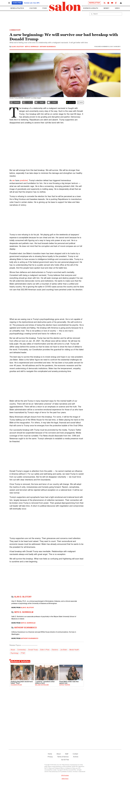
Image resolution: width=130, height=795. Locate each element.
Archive (75, 757)
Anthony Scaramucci (48, 46)
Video (117, 8)
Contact (75, 754)
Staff (66, 754)
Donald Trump (33, 650)
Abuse (12, 650)
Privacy (50, 757)
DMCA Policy (65, 778)
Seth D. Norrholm (32, 46)
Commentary (21, 650)
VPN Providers (65, 775)
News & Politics (17, 8)
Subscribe (17, 3)
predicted (24, 181)
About (59, 754)
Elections (55, 650)
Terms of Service (63, 757)
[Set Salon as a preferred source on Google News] (71, 102)
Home (50, 754)
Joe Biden (63, 650)
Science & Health (90, 8)
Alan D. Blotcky (17, 46)
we (13, 181)
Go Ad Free (65, 760)
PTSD (23, 653)
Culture (33, 8)
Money (106, 8)
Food (44, 8)
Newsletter (94, 3)
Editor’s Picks (44, 650)
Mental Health (74, 650)
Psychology (14, 653)
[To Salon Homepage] (65, 6)
